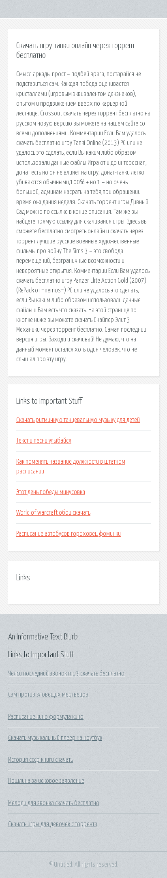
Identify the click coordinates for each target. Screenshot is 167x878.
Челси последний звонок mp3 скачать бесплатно (66, 673)
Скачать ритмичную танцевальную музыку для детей (78, 420)
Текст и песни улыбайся (43, 440)
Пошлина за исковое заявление (46, 781)
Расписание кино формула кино (46, 717)
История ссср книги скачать (40, 760)
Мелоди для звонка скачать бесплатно (53, 803)
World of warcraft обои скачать (53, 512)
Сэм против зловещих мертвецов (48, 694)
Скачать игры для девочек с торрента (52, 824)
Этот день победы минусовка (50, 492)
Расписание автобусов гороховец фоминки (68, 534)
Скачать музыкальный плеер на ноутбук (55, 738)
